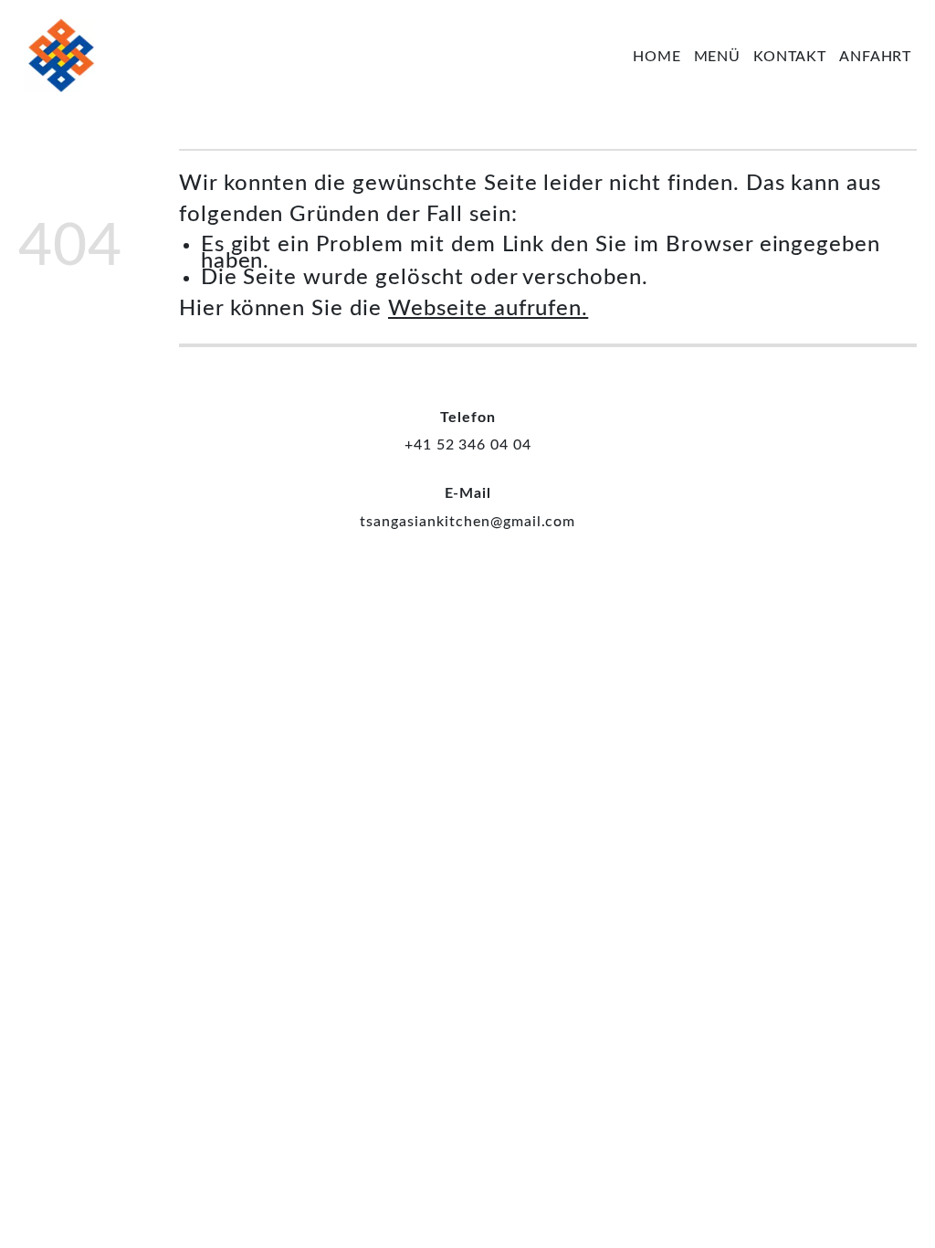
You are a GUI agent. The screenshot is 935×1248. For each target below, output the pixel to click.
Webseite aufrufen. (488, 309)
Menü (717, 56)
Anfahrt (875, 56)
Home (657, 56)
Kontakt (790, 56)
